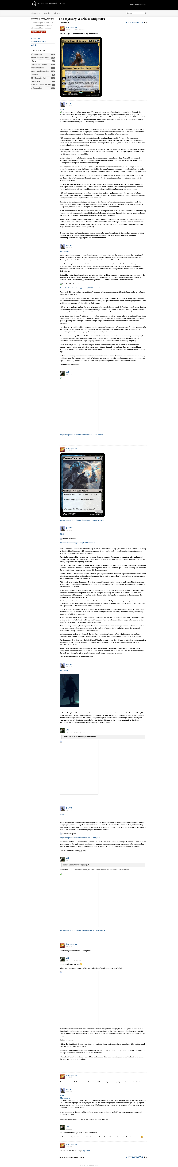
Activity (47, 13)
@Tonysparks (65, 251)
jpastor (69, 103)
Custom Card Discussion (40, 71)
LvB (67, 372)
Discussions (35, 13)
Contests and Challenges (40, 57)
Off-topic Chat (36, 88)
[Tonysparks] (62, 28)
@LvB (62, 110)
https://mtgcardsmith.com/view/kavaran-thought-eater (82, 520)
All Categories (36, 54)
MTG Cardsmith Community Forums (50, 3)
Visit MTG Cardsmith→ (137, 4)
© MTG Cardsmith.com (89, 1165)
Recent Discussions (38, 42)
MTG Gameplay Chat (38, 78)
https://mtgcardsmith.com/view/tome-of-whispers (80, 838)
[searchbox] (136, 13)
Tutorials (34, 74)
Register (42, 32)
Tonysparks (71, 27)
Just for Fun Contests (39, 64)
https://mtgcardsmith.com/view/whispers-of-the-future (82, 930)
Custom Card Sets (37, 68)
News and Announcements (41, 85)
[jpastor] (62, 104)
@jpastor (86, 1151)
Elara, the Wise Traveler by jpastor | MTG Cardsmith (80, 288)
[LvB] (62, 373)
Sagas (34, 61)
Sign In (57, 13)
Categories (35, 38)
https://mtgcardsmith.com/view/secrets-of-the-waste (81, 435)
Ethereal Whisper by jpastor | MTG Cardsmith (78, 543)
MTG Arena (36, 81)
